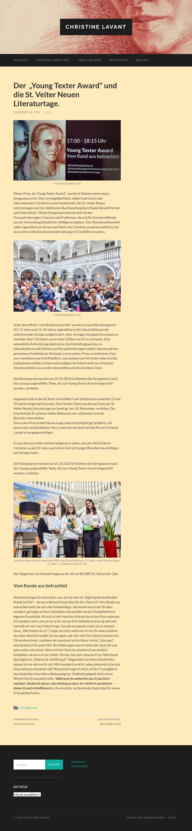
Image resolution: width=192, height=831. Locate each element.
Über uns (142, 60)
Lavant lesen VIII (26, 721)
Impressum (78, 761)
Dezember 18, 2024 (27, 112)
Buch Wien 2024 (109, 721)
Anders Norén (153, 817)
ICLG (48, 112)
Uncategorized (28, 707)
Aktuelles (21, 60)
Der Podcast (118, 60)
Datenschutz (79, 766)
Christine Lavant (96, 27)
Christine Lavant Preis (53, 60)
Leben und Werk (90, 60)
